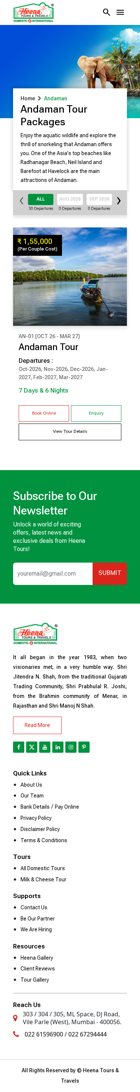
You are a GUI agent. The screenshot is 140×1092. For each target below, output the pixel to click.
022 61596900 (44, 1034)
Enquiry (96, 413)
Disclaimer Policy (40, 829)
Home (28, 98)
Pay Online (67, 807)
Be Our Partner (38, 919)
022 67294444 (87, 1034)
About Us (31, 785)
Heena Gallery (37, 958)
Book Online (44, 413)
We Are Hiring (36, 929)
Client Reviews (38, 969)
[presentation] (21, 203)
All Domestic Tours (43, 868)
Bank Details (35, 807)
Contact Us (34, 907)
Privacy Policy (36, 818)
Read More (37, 725)
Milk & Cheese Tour (43, 879)
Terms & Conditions (44, 840)
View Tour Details (70, 431)
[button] (120, 12)
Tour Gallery (35, 980)
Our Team (32, 796)
